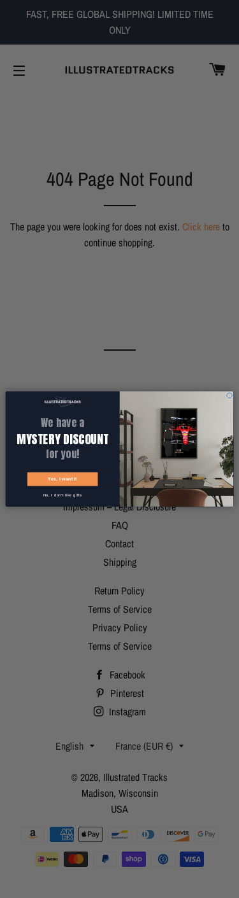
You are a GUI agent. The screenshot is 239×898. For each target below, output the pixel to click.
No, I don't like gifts (62, 495)
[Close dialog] (230, 395)
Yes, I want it (62, 479)
